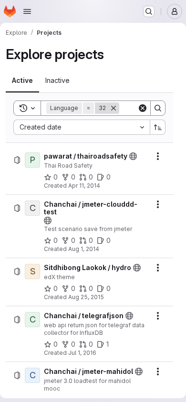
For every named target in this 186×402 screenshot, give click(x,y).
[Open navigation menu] (27, 11)
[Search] (157, 108)
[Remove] (113, 108)
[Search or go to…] (149, 11)
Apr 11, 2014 (84, 185)
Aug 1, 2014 (83, 248)
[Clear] (142, 108)
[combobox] (81, 127)
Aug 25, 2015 (86, 297)
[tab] (22, 80)
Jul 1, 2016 (82, 352)
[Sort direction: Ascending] (157, 127)
